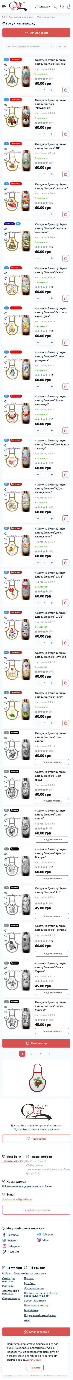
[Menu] (4, 6)
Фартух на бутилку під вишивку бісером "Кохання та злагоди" (52, 444)
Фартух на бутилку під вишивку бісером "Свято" (51, 270)
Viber (45, 1240)
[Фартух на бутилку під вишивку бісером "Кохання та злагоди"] (18, 457)
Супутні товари (11, 1298)
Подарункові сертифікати (40, 1315)
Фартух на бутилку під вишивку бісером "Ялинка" (51, 61)
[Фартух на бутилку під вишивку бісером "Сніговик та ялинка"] (18, 241)
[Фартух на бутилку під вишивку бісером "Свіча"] (18, 710)
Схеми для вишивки (8, 1279)
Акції (27, 1320)
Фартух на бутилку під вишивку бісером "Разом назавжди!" (51, 400)
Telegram (48, 1234)
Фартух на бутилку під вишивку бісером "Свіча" (51, 694)
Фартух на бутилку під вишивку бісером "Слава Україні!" (51, 1006)
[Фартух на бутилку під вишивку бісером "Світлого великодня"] (18, 325)
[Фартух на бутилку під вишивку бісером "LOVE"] (18, 589)
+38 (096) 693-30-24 (14, 1161)
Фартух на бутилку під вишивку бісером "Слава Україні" (51, 967)
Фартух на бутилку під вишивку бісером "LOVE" (51, 574)
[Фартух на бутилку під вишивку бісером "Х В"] (18, 905)
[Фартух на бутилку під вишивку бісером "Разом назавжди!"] (18, 413)
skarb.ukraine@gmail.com (17, 1199)
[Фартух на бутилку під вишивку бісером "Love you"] (18, 669)
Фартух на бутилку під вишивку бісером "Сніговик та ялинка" (51, 228)
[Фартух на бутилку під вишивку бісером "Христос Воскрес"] (18, 866)
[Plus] (52, 90)
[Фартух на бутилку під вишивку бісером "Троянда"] (18, 942)
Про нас (29, 1278)
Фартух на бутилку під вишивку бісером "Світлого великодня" (51, 312)
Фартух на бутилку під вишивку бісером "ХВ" (51, 145)
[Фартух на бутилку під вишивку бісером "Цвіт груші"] (18, 788)
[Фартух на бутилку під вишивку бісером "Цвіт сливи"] (18, 750)
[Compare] (5, 75)
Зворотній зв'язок (35, 1300)
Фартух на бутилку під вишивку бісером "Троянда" (51, 927)
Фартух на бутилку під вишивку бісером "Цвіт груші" (51, 775)
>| (50, 1053)
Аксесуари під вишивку (21, 17)
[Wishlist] (5, 69)
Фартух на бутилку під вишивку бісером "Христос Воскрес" (51, 853)
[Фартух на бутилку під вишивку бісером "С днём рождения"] (18, 369)
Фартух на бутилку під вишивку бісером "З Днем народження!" (51, 488)
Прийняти (35, 1367)
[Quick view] (5, 64)
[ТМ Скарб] (36, 1112)
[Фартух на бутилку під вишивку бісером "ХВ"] (18, 161)
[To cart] (65, 90)
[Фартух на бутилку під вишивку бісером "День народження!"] (18, 545)
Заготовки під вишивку (10, 1292)
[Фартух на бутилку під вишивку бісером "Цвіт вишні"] (18, 827)
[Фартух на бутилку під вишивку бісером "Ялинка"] (18, 76)
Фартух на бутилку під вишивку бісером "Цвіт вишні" (51, 814)
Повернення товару (36, 1305)
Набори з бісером (13, 1273)
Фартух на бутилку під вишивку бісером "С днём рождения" (51, 356)
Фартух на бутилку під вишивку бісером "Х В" (51, 890)
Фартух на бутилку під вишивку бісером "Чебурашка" (51, 103)
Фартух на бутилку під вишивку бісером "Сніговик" (51, 186)
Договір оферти (34, 1288)
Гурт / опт (29, 1283)
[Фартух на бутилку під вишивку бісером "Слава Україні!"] (18, 1019)
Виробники (31, 1310)
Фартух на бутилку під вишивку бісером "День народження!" (51, 532)
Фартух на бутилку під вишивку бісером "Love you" (51, 654)
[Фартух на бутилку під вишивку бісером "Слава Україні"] (18, 980)
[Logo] (18, 6)
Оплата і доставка (35, 1273)
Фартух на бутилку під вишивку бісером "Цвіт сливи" (51, 737)
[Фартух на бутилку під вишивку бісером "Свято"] (18, 285)
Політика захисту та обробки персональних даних (41, 1294)
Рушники (7, 1285)
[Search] (62, 6)
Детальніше (33, 1359)
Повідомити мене (52, 762)
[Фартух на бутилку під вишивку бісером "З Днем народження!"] (18, 501)
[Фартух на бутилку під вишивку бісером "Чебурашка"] (18, 117)
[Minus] (38, 90)
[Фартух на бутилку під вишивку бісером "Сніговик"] (18, 201)
